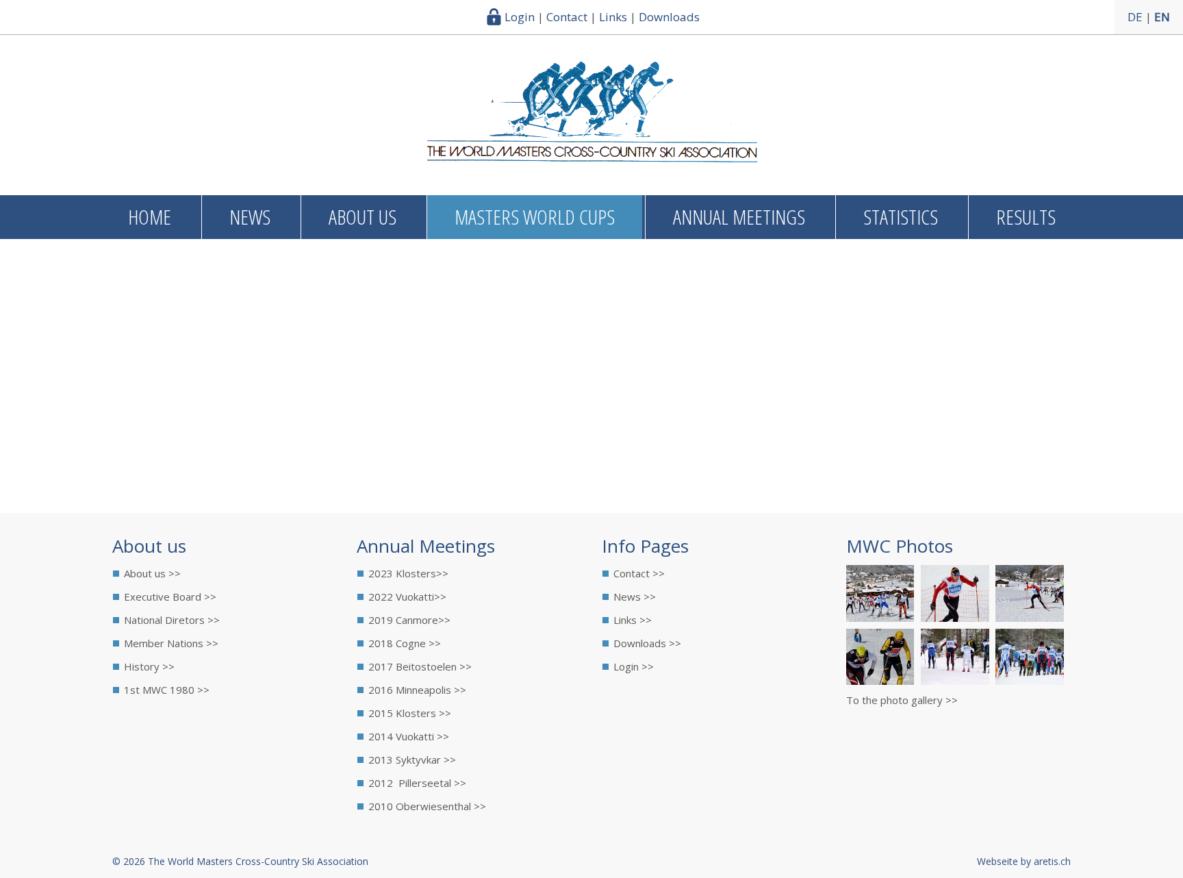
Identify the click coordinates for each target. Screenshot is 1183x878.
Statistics (900, 217)
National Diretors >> (172, 620)
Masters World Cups (535, 217)
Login (520, 17)
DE (1135, 17)
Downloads (669, 17)
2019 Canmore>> (409, 620)
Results (1026, 217)
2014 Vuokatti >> (408, 736)
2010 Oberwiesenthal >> (427, 806)
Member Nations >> (171, 643)
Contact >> (639, 573)
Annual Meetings (739, 217)
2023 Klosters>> (408, 573)
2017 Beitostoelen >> (420, 666)
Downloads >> (647, 643)
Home (149, 217)
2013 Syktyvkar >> (412, 759)
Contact (566, 17)
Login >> (633, 666)
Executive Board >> (170, 596)
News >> (634, 596)
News (249, 217)
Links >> (632, 620)
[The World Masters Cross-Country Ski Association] (592, 157)
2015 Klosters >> (409, 713)
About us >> (152, 573)
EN (1162, 17)
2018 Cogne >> (404, 643)
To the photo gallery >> (902, 700)
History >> (149, 666)
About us (362, 217)
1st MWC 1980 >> (166, 690)
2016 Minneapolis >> (417, 690)
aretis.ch (1052, 861)
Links (613, 17)
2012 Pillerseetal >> (417, 783)
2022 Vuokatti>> (407, 596)
